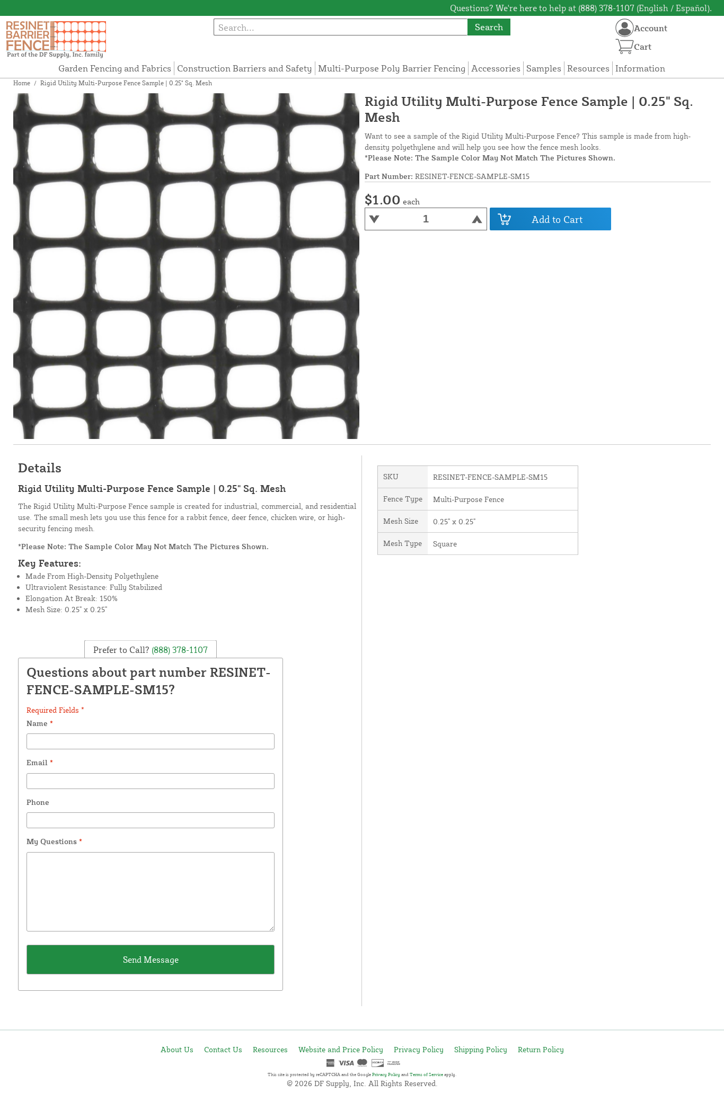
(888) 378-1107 (178, 649)
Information (640, 68)
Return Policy (541, 1049)
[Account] (624, 28)
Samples (543, 68)
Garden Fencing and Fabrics (114, 68)
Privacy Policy (419, 1049)
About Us (177, 1049)
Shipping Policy (480, 1049)
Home (21, 83)
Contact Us (223, 1049)
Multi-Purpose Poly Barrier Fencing (391, 68)
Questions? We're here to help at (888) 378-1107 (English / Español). (581, 8)
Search (489, 26)
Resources (588, 68)
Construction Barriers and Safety (244, 68)
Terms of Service (426, 1074)
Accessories (495, 68)
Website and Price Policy (340, 1049)
